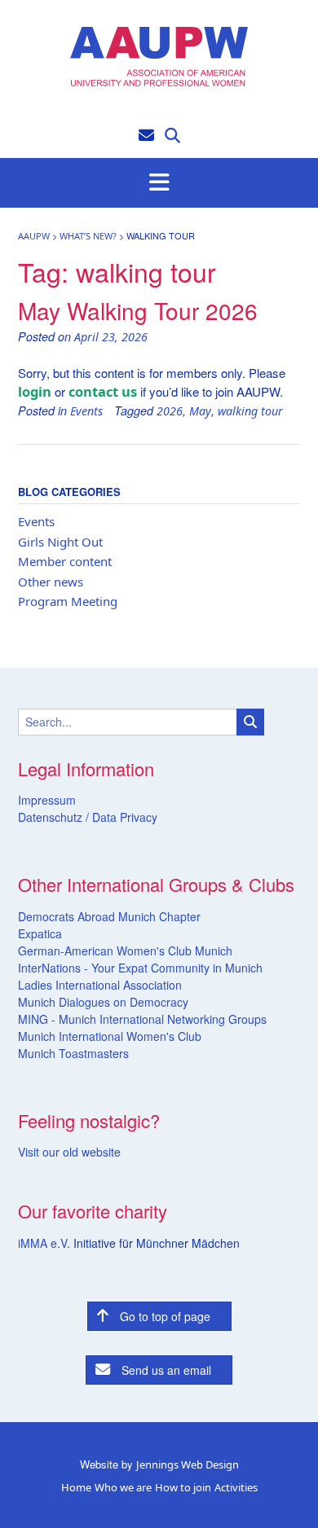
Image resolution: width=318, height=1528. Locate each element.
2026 (170, 411)
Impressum (47, 800)
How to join (183, 1487)
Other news (50, 581)
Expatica (40, 933)
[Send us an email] (146, 134)
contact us (102, 391)
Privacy (137, 817)
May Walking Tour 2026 (138, 310)
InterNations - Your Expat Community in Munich (140, 967)
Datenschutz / (53, 817)
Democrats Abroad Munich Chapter (109, 916)
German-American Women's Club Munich (125, 950)
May (200, 411)
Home (76, 1487)
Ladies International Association (100, 985)
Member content (65, 561)
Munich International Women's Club (109, 1036)
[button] (159, 183)
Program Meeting (67, 601)
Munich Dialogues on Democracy (103, 1002)
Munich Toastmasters (73, 1053)
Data (103, 817)
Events (86, 411)
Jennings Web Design (187, 1464)
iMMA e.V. (45, 1243)
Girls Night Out (60, 541)
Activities (236, 1487)
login (34, 391)
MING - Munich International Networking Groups (142, 1019)
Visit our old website (69, 1152)
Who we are (123, 1487)
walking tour (250, 411)
